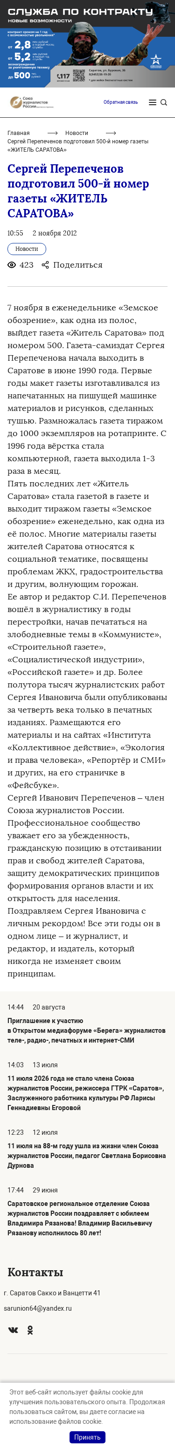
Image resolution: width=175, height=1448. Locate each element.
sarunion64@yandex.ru (38, 1308)
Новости (76, 133)
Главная (18, 133)
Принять (87, 1437)
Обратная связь (121, 102)
